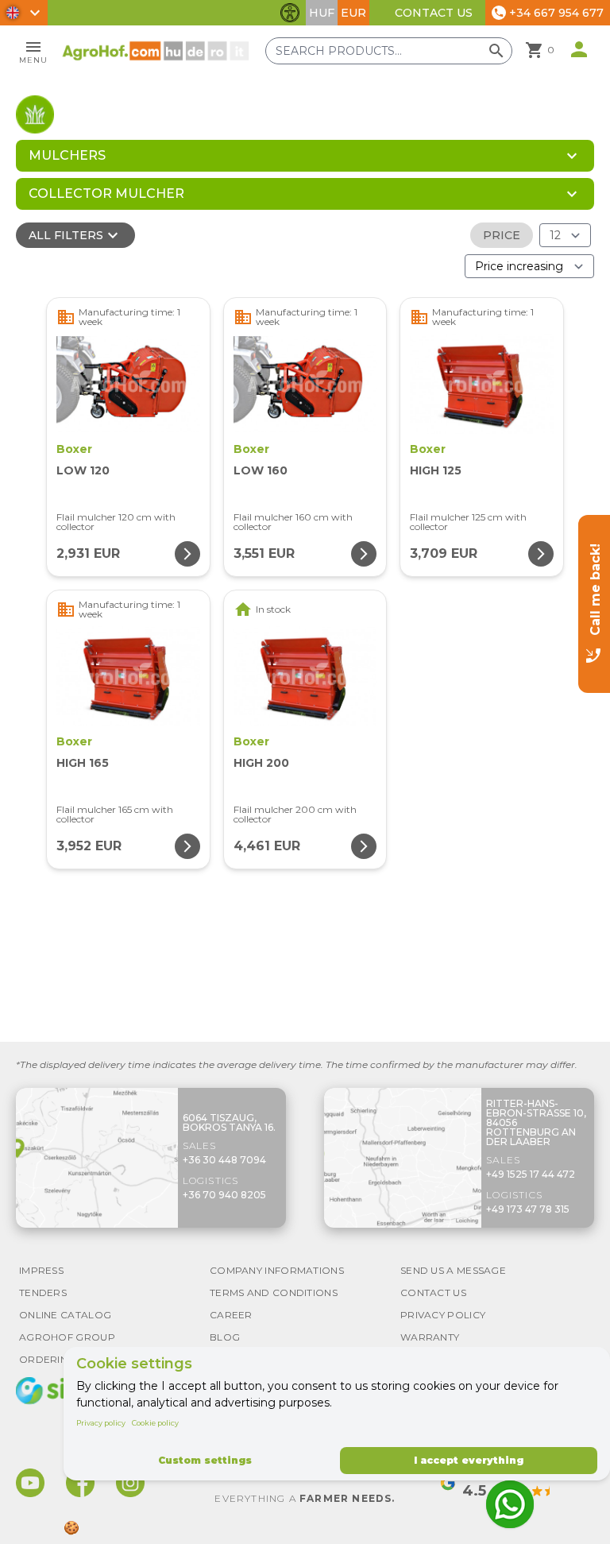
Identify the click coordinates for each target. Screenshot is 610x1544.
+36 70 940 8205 (224, 1195)
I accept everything (468, 1460)
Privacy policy (100, 1422)
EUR (353, 13)
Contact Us (434, 12)
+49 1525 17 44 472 (530, 1174)
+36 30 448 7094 (224, 1160)
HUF (321, 13)
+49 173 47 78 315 (527, 1209)
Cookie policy (155, 1422)
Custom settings (205, 1460)
